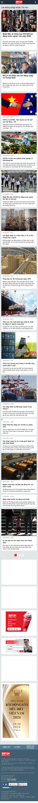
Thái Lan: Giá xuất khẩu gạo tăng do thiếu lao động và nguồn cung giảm (18, 323)
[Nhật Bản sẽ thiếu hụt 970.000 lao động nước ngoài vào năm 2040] (19, 21)
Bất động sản (20, 795)
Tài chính (12, 795)
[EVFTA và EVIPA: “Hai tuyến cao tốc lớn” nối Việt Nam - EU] (19, 104)
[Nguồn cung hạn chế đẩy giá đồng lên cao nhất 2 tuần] (19, 466)
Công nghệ (13, 793)
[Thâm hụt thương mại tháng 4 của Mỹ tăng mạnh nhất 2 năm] (19, 345)
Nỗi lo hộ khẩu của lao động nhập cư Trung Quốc (18, 76)
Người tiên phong (23, 793)
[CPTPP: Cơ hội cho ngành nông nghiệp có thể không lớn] (19, 143)
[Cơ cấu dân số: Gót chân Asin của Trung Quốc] (19, 522)
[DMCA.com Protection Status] (7, 787)
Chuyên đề (4, 795)
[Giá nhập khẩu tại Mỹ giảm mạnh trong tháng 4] (19, 388)
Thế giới (15, 797)
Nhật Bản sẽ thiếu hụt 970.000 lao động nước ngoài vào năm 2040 (18, 35)
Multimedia (5, 799)
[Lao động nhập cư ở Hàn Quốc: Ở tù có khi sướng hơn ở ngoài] (19, 220)
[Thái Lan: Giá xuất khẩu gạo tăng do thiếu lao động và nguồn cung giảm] (19, 304)
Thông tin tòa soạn (30, 747)
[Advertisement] (16, 668)
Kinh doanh (5, 793)
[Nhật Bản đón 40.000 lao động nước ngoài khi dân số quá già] (19, 181)
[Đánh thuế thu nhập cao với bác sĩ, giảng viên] (19, 419)
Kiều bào (22, 797)
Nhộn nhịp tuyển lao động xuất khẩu (16, 499)
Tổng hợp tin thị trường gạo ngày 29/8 (17, 279)
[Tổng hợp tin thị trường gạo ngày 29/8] (19, 260)
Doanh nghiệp (30, 797)
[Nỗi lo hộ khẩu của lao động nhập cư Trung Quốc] (19, 63)
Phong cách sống (6, 797)
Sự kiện (17, 747)
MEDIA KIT (6, 747)
